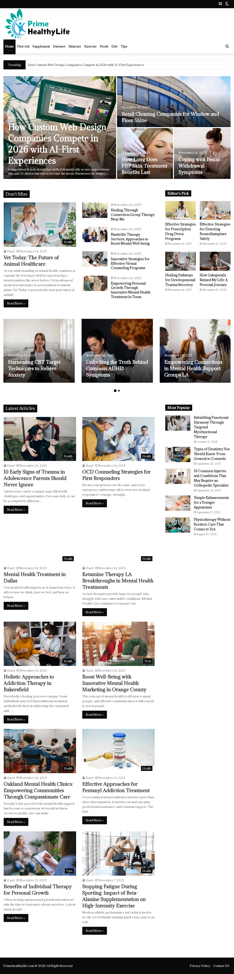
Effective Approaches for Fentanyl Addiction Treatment (116, 787)
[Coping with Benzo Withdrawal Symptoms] (202, 153)
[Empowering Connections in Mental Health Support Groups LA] (195, 351)
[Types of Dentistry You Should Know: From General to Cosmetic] (177, 454)
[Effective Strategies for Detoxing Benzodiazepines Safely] (215, 210)
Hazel (11, 251)
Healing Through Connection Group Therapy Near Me (133, 214)
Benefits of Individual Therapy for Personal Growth (38, 889)
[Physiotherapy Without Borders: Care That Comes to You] (177, 525)
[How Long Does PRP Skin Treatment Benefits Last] (145, 153)
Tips (124, 46)
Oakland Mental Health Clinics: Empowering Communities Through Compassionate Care (38, 790)
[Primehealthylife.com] (37, 24)
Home (9, 46)
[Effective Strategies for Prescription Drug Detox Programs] (180, 210)
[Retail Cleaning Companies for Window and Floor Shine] (174, 101)
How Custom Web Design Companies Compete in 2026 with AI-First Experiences (57, 143)
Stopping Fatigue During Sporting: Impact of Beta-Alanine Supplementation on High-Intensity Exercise (114, 896)
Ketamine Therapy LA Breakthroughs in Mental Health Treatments (117, 580)
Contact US (221, 966)
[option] (117, 127)
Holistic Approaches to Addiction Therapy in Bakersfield (29, 683)
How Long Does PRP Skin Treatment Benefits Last (144, 165)
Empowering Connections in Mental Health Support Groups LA (193, 368)
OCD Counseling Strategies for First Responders (116, 475)
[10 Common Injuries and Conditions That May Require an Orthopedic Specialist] (177, 476)
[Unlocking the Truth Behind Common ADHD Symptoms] (117, 351)
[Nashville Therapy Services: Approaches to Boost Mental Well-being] (94, 234)
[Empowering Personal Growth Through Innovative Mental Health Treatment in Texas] (94, 283)
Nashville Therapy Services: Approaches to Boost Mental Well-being (130, 239)
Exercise (90, 46)
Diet (114, 46)
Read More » (16, 303)
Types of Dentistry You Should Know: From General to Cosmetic (212, 454)
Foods (104, 46)
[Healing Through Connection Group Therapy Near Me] (94, 210)
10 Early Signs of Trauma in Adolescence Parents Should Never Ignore (35, 478)
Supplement (41, 46)
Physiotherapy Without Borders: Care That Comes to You (212, 524)
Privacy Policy (200, 966)
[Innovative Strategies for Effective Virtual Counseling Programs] (94, 259)
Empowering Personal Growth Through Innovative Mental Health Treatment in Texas (130, 290)
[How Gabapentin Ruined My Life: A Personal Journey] (215, 261)
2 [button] (119, 391)
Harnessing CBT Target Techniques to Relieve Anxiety (34, 368)
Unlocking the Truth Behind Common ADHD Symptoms (117, 368)
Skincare (75, 46)
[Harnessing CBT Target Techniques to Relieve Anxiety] (39, 351)
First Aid (23, 46)
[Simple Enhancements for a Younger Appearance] (177, 503)
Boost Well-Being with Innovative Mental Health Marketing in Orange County (114, 683)
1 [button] (115, 390)
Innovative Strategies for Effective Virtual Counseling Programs (130, 263)
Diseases (59, 46)
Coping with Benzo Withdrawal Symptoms (199, 165)
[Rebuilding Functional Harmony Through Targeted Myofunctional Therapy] (177, 423)
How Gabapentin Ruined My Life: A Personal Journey (214, 280)
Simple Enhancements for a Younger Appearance (211, 502)
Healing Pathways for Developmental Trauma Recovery (180, 280)
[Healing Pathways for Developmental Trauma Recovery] (180, 261)
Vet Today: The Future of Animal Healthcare (31, 260)
